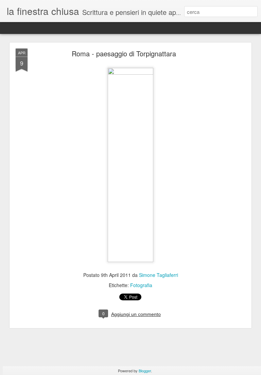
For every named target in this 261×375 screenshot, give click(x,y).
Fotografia (141, 285)
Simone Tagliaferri (158, 274)
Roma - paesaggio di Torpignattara (124, 53)
